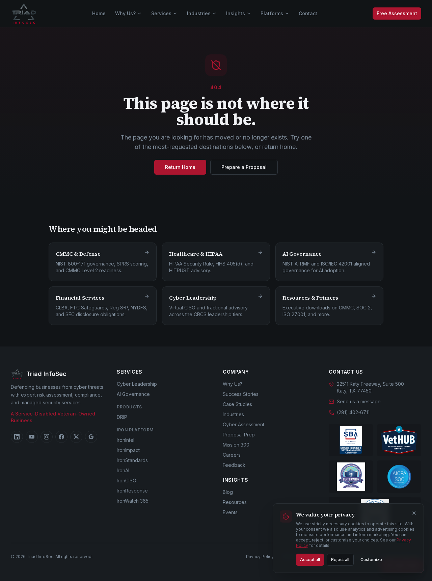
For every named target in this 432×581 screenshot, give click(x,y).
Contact (308, 13)
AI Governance (133, 394)
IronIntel (125, 440)
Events (230, 512)
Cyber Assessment (243, 424)
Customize (371, 559)
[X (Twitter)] (76, 437)
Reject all (340, 559)
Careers (232, 455)
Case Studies (237, 404)
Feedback (234, 465)
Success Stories (241, 394)
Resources (235, 502)
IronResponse (132, 491)
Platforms (272, 13)
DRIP (122, 417)
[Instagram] (46, 437)
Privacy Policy (260, 556)
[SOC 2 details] (399, 476)
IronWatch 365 (132, 501)
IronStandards (132, 460)
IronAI (123, 470)
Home (99, 13)
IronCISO (126, 480)
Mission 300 (236, 445)
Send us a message (359, 401)
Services (161, 13)
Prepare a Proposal (244, 167)
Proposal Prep (239, 434)
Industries (199, 13)
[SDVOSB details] (351, 440)
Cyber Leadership (137, 384)
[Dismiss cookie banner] (414, 513)
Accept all (310, 559)
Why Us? (125, 13)
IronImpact (128, 450)
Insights (235, 13)
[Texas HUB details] (399, 440)
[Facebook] (61, 437)
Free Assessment (397, 13)
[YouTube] (32, 437)
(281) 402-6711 (353, 412)
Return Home (180, 167)
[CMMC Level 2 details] (351, 476)
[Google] (91, 437)
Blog (228, 492)
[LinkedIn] (17, 437)
